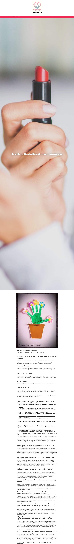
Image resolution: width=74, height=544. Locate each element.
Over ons (14, 17)
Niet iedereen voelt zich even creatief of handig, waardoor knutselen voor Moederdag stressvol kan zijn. (37, 431)
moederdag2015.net (37, 12)
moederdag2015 (21, 350)
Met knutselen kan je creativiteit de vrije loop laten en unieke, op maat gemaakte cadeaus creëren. (36, 408)
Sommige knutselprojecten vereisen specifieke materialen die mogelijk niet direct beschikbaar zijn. (36, 430)
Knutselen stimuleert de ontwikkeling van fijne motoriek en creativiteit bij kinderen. (33, 412)
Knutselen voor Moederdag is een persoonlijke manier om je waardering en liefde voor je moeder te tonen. (37, 404)
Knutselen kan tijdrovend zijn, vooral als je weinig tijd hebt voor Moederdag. (32, 429)
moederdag (35, 350)
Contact (19, 17)
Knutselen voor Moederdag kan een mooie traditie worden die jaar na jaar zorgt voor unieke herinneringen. (37, 421)
